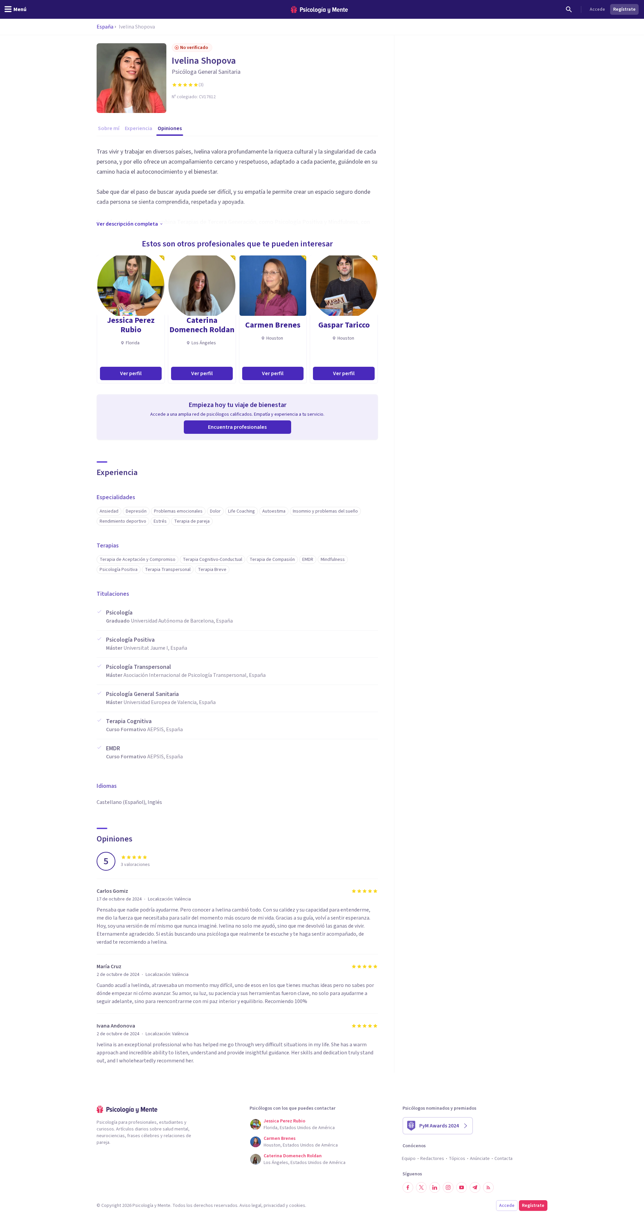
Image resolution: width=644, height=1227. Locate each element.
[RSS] (488, 1187)
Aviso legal (250, 1205)
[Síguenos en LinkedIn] (434, 1187)
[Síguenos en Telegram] (475, 1187)
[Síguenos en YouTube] (461, 1187)
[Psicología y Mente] (319, 9)
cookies (297, 1205)
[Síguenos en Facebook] (407, 1187)
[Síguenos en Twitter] (421, 1187)
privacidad (274, 1205)
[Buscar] (569, 9)
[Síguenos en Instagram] (448, 1187)
